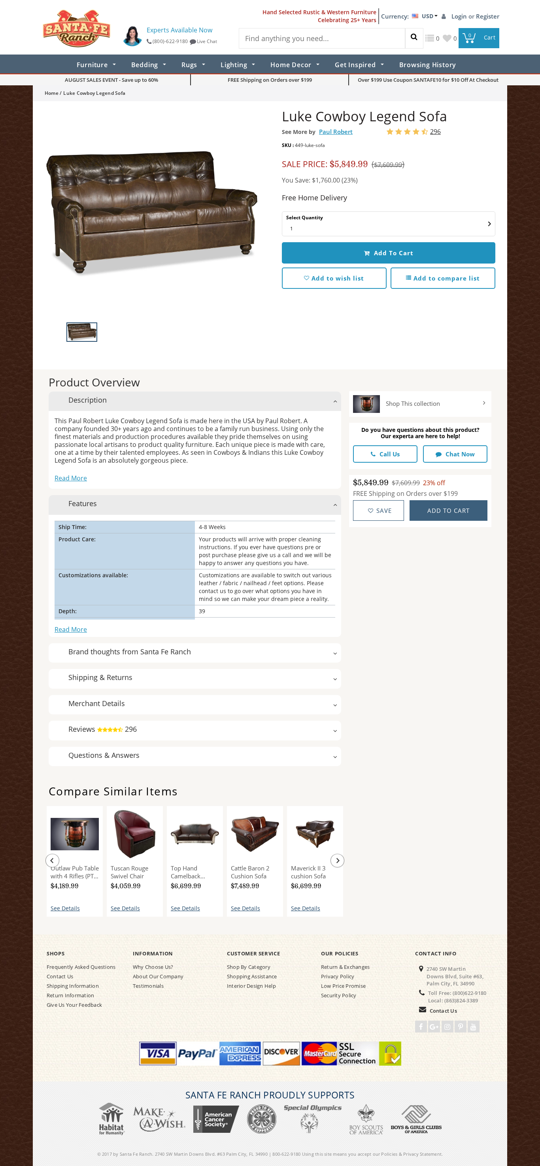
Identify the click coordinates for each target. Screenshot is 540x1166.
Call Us (390, 454)
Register (487, 16)
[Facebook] (421, 1026)
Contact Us (443, 1010)
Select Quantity (304, 217)
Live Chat (207, 41)
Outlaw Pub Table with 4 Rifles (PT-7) (75, 872)
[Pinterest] (460, 1026)
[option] (151, 213)
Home (52, 93)
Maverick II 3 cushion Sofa (308, 872)
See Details (65, 908)
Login (459, 16)
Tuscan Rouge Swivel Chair (129, 872)
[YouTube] (474, 1026)
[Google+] (434, 1026)
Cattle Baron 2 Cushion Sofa (250, 872)
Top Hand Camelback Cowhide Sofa (189, 872)
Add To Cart (392, 253)
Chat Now (460, 454)
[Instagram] (447, 1026)
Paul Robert (336, 132)
